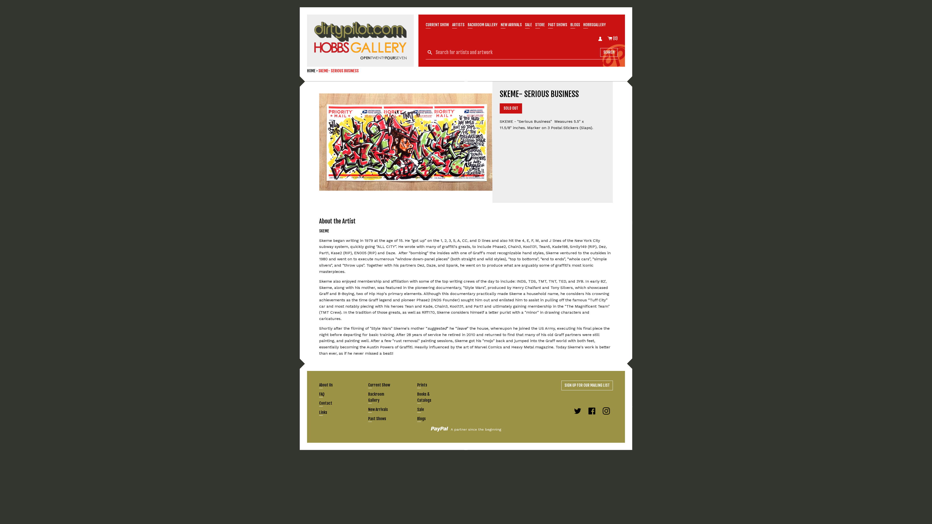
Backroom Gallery (483, 24)
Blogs (575, 24)
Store (540, 24)
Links (323, 412)
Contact (325, 403)
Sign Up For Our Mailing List (587, 385)
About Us (326, 385)
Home (311, 70)
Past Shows (557, 24)
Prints (422, 385)
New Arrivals (378, 409)
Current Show (437, 24)
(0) (615, 38)
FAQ (322, 394)
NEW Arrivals (511, 24)
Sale (528, 24)
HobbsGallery (594, 24)
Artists (458, 24)
